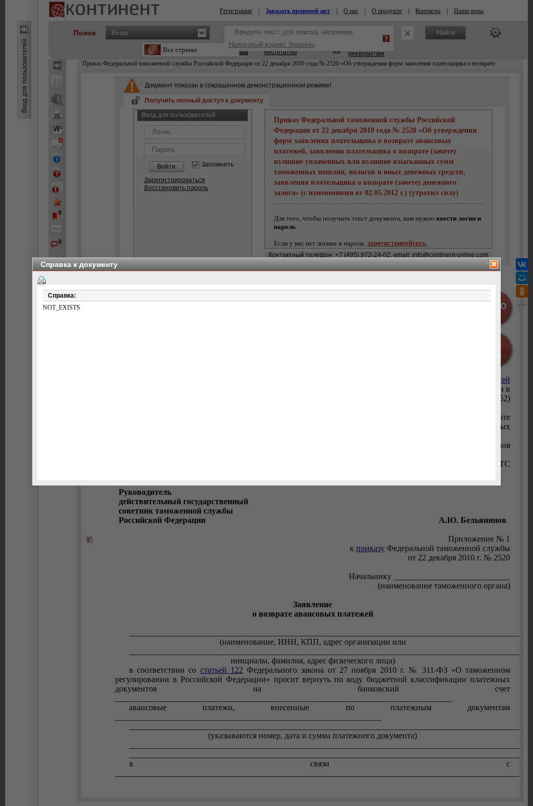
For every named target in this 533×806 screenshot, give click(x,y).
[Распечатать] (41, 280)
